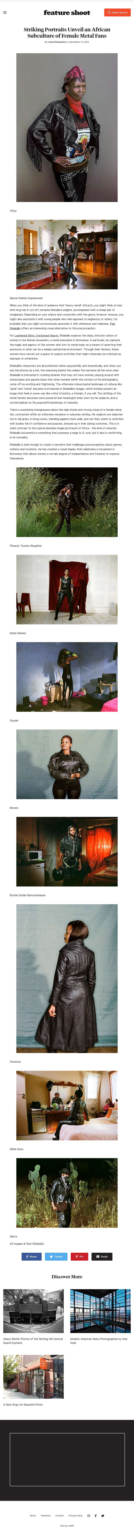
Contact (59, 1515)
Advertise (45, 1515)
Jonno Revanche (57, 42)
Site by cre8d (67, 1525)
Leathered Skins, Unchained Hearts (36, 335)
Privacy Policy (76, 1515)
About (33, 1515)
